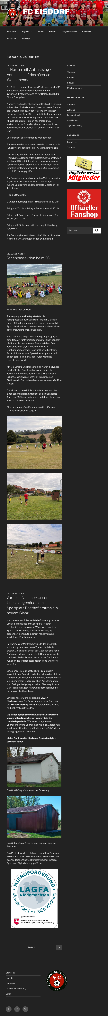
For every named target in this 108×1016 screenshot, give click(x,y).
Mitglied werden (69, 31)
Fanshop (26, 38)
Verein (40, 31)
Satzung (71, 147)
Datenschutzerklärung (16, 988)
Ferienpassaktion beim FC (28, 258)
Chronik (70, 77)
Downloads (72, 142)
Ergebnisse (27, 31)
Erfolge (70, 83)
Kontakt (52, 31)
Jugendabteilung (74, 125)
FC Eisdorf (46, 11)
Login (8, 994)
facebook (86, 31)
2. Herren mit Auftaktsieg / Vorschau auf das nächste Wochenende (28, 74)
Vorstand (71, 72)
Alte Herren (72, 120)
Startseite (11, 31)
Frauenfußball (73, 115)
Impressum (11, 983)
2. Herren (71, 110)
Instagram (11, 38)
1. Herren (71, 104)
